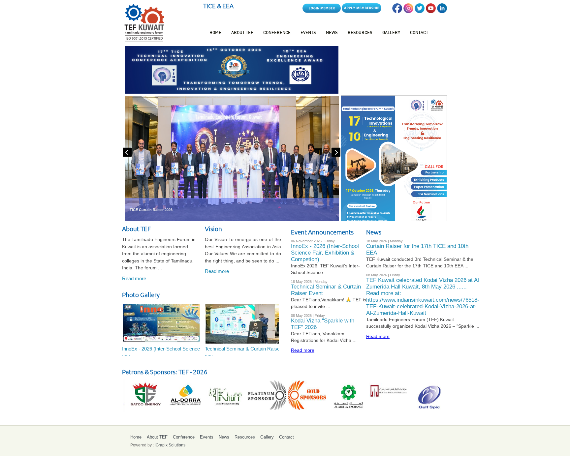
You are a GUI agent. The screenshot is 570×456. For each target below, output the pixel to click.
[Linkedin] (442, 11)
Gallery (391, 33)
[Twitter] (420, 11)
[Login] (321, 11)
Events (308, 33)
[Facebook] (397, 11)
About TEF (242, 33)
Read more (134, 278)
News (332, 33)
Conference (277, 33)
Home (215, 33)
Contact (419, 33)
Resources (360, 33)
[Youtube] (431, 11)
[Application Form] (361, 11)
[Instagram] (408, 11)
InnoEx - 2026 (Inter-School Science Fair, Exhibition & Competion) (325, 252)
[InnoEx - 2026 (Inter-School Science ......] (160, 323)
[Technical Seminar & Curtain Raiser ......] (243, 323)
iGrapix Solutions (170, 445)
